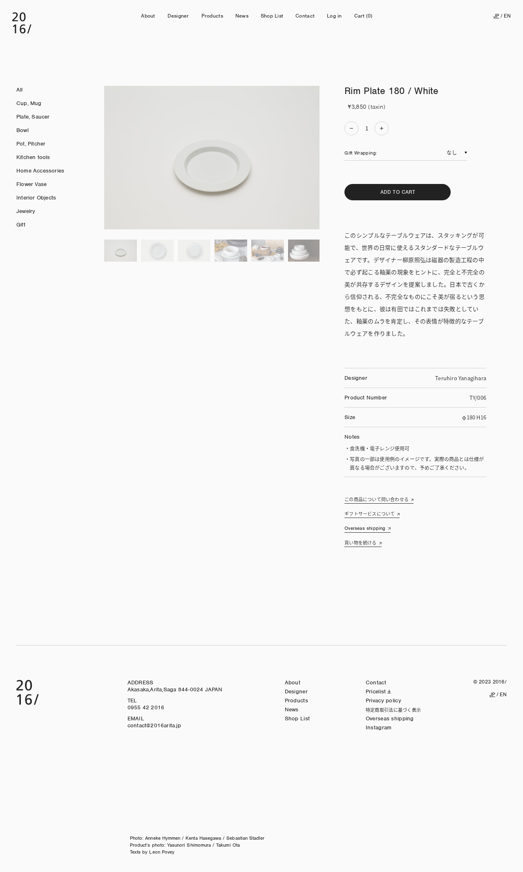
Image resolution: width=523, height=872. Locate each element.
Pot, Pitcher (30, 143)
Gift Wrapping (360, 153)
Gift (20, 224)
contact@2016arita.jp (154, 725)
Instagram (379, 727)
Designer (178, 15)
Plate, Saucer (33, 116)
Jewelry (25, 211)
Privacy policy (383, 700)
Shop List (272, 15)
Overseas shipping (364, 528)
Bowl (22, 130)
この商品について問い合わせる (376, 499)
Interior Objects (36, 197)
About (148, 15)
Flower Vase (31, 184)
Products (212, 15)
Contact (305, 15)
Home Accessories (40, 170)
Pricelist (376, 691)
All (19, 89)
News (241, 15)
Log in (334, 15)
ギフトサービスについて (369, 513)
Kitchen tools (33, 157)
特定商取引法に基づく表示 (393, 709)
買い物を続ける (360, 542)
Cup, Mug (29, 103)
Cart (363, 15)
